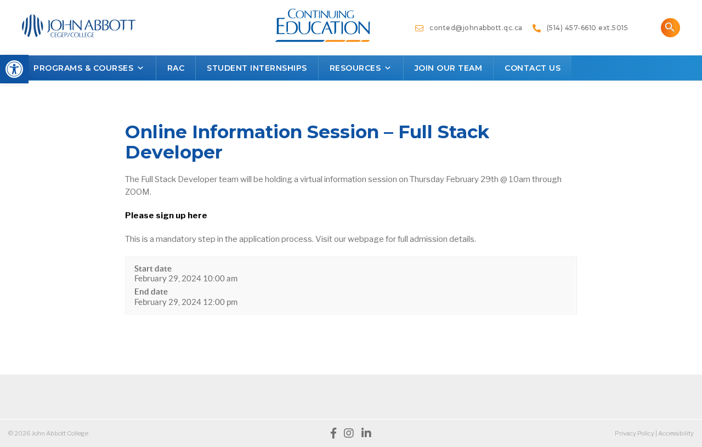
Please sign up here (166, 215)
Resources (355, 68)
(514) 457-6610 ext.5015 (584, 28)
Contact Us (533, 68)
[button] (14, 69)
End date (151, 291)
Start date (153, 268)
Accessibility (676, 433)
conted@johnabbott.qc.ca (473, 28)
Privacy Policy (634, 433)
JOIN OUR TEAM (449, 68)
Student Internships (257, 68)
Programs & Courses (83, 68)
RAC (176, 68)
